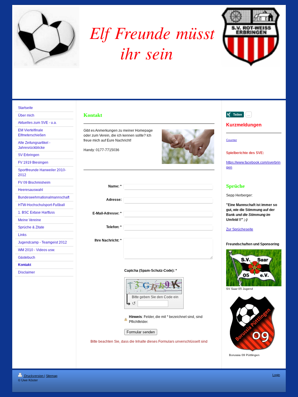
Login (276, 375)
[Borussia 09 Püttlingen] (254, 323)
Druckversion (33, 376)
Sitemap (51, 376)
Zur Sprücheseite (239, 229)
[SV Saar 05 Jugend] (253, 267)
